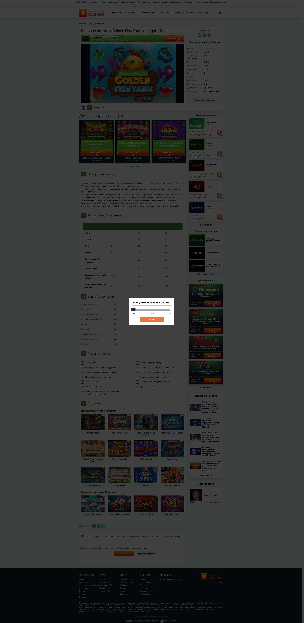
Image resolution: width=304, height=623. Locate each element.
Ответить (152, 319)
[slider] (133, 309)
